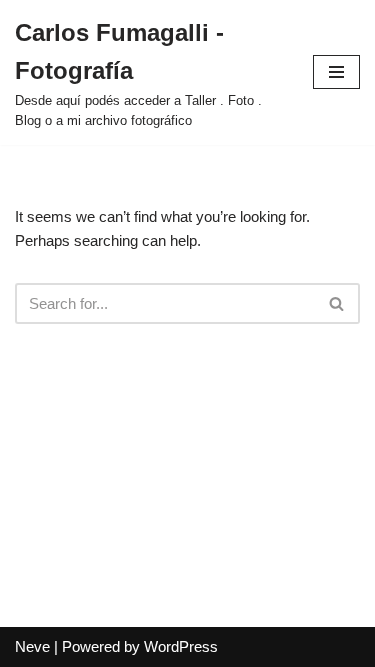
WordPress (181, 646)
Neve (32, 646)
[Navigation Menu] (336, 72)
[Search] (337, 303)
